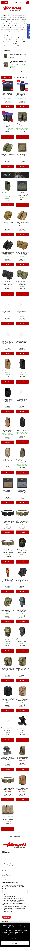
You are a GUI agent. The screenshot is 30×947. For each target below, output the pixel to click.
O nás (3, 869)
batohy (26, 29)
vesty (21, 29)
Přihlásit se (6, 917)
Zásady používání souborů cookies (6, 874)
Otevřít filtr (7, 77)
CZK (16, 2)
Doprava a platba (6, 858)
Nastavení (15, 938)
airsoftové (14, 23)
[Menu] (4, 2)
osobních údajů (8, 911)
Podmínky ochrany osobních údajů (6, 871)
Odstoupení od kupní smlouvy (7, 866)
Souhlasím (15, 943)
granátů (14, 17)
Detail (22, 769)
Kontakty (4, 862)
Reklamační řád (6, 877)
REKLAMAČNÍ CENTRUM (5, 855)
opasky (6, 31)
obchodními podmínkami (10, 896)
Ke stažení (5, 860)
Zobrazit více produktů (14, 71)
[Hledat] (20, 2)
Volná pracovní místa (7, 879)
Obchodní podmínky (7, 863)
